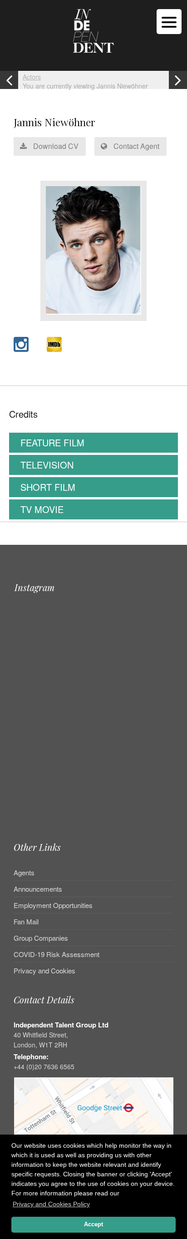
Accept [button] (93, 1224)
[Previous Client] (9, 80)
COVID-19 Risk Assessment (56, 954)
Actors (32, 76)
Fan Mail (26, 921)
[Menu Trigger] (169, 21)
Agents (24, 873)
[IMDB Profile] (54, 344)
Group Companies (41, 938)
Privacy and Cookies (44, 970)
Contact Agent (135, 146)
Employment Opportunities (53, 905)
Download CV (55, 146)
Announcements (38, 888)
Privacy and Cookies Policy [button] (51, 1204)
